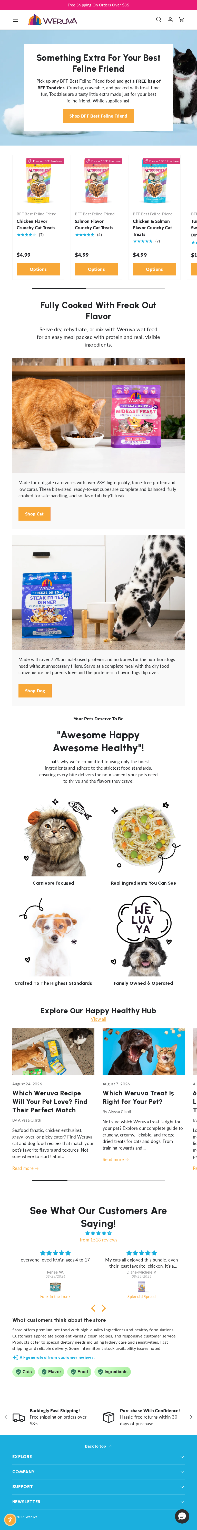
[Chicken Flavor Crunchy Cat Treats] (38, 181)
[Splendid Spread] (142, 1286)
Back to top (96, 1446)
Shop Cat (34, 514)
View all (98, 1019)
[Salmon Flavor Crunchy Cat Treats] (96, 181)
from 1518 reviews (98, 1239)
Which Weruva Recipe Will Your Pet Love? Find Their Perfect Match (49, 1101)
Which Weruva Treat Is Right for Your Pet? (138, 1097)
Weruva (31, 1517)
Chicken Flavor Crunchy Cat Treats (36, 224)
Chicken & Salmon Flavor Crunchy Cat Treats (152, 227)
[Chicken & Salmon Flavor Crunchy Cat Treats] (154, 181)
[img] (98, 1233)
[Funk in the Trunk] (55, 1286)
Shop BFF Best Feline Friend (98, 116)
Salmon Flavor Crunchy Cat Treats (94, 224)
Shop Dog (35, 690)
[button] (181, 19)
